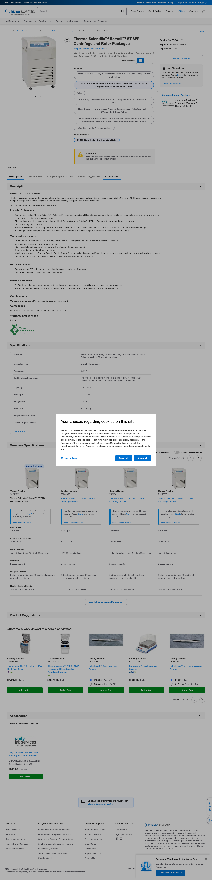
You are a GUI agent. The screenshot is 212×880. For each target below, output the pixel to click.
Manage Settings (69, 458)
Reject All (123, 458)
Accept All (142, 458)
